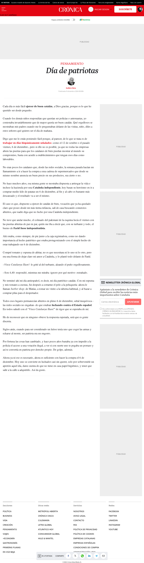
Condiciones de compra (86, 547)
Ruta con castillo (136, 2)
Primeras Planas (12, 547)
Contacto (78, 520)
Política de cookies (83, 534)
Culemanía (43, 520)
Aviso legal (79, 515)
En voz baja (9, 552)
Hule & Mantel (45, 538)
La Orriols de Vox (44, 2)
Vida (5, 520)
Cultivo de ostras (58, 2)
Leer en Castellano (8, 15)
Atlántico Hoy (45, 529)
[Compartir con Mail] (104, 556)
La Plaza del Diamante (88, 2)
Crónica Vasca (46, 515)
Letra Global (45, 525)
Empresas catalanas (84, 538)
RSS (75, 525)
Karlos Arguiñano (122, 2)
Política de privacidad (85, 529)
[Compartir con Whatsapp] (82, 556)
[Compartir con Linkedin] (90, 556)
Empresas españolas (84, 543)
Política (7, 511)
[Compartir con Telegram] (97, 556)
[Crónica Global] (72, 9)
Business (7, 515)
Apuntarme (133, 301)
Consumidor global (49, 534)
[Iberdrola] (85, 20)
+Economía (9, 538)
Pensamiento (72, 63)
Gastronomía (10, 543)
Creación (8, 525)
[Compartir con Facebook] (68, 556)
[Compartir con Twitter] (75, 556)
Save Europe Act (72, 2)
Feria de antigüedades (105, 2)
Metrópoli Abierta (48, 511)
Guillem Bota (71, 88)
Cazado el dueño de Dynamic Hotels (23, 2)
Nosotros (78, 511)
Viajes (6, 534)
